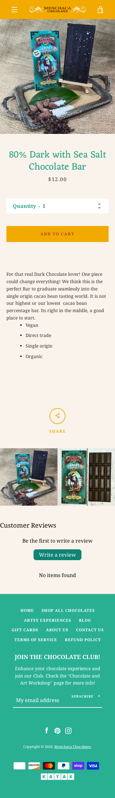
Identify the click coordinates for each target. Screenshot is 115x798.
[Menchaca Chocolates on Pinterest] (57, 730)
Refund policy (83, 639)
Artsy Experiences (47, 620)
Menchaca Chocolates (72, 746)
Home (27, 610)
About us (57, 630)
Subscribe (83, 696)
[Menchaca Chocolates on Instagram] (68, 730)
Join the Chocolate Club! (57, 657)
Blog (85, 620)
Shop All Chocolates (68, 610)
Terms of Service (35, 639)
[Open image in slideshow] (57, 76)
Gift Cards (25, 630)
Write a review (57, 554)
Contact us (90, 630)
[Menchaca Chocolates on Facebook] (46, 730)
